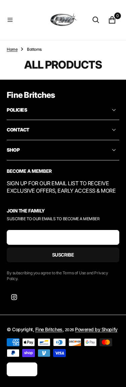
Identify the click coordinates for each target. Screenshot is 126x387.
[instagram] (14, 297)
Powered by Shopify (96, 329)
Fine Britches (48, 329)
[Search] (95, 19)
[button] (25, 19)
